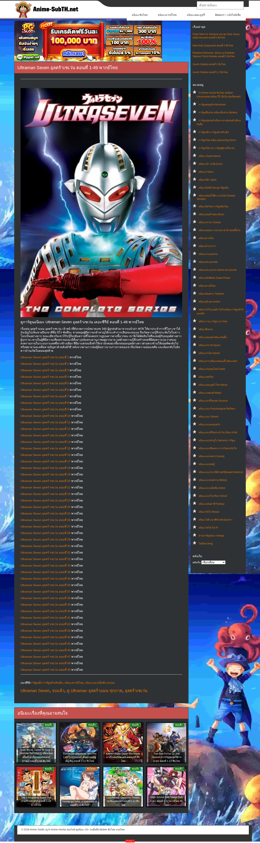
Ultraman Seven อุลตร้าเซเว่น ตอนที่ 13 (45, 435)
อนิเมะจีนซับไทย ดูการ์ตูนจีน (214, 187)
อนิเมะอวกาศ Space (209, 345)
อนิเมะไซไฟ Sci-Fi (208, 527)
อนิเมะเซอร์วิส (206, 377)
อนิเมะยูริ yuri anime (209, 301)
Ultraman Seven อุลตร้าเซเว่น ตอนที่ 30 (45, 546)
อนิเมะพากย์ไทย (167, 14)
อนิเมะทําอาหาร (207, 246)
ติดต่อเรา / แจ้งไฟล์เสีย (228, 14)
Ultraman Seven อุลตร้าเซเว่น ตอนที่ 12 (45, 428)
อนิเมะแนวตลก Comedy (211, 456)
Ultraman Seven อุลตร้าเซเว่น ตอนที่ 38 (45, 598)
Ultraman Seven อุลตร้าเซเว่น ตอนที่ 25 (45, 513)
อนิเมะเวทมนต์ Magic (210, 392)
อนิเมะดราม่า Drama (210, 222)
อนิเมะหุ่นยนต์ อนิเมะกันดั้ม (213, 337)
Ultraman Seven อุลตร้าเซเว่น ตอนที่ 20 (45, 481)
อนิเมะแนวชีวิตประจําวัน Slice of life (218, 432)
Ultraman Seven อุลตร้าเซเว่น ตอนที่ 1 (45, 357)
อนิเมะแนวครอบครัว (209, 424)
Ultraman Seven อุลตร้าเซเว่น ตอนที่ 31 (45, 552)
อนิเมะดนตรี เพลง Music (211, 214)
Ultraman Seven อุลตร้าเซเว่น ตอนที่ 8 (45, 402)
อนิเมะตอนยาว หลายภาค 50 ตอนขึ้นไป (219, 230)
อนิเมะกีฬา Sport (207, 179)
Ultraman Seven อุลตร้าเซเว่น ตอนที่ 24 (45, 507)
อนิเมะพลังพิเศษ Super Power (214, 277)
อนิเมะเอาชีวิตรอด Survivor (213, 400)
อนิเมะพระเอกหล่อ (208, 262)
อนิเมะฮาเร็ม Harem (209, 353)
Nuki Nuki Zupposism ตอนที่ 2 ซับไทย (213, 45)
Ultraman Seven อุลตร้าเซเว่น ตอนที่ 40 (45, 611)
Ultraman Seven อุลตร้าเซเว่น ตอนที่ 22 (45, 494)
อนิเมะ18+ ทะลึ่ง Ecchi (210, 164)
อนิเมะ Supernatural (209, 156)
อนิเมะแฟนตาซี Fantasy (211, 503)
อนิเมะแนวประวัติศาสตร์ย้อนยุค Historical (221, 472)
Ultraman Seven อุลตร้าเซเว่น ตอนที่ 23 (45, 500)
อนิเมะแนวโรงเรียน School (213, 496)
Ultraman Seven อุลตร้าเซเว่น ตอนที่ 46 (45, 650)
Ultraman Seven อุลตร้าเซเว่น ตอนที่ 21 (45, 487)
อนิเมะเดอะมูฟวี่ (196, 14)
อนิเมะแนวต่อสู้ (206, 464)
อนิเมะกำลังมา (206, 171)
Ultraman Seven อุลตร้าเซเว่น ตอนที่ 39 (45, 604)
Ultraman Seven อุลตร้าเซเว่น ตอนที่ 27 (45, 526)
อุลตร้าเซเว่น (136, 690)
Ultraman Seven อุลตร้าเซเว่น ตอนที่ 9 (45, 409)
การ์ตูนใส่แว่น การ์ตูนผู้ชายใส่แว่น (216, 148)
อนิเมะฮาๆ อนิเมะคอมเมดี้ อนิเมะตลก (218, 361)
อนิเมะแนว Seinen (209, 416)
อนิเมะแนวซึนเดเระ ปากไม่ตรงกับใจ (218, 448)
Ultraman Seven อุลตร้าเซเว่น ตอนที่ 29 (45, 539)
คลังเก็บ (197, 562)
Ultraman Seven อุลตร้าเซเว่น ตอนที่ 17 (45, 461)
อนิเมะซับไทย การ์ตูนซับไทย (213, 206)
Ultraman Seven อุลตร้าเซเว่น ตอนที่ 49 (45, 669)
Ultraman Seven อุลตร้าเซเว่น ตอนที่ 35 (45, 578)
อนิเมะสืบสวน (206, 329)
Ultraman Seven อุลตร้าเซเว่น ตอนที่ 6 (45, 389)
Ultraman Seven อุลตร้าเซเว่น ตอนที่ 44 (45, 637)
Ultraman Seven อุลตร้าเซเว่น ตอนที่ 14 (45, 441)
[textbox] (220, 5)
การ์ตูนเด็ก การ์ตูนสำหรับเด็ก (214, 132)
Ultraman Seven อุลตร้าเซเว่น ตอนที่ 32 (45, 559)
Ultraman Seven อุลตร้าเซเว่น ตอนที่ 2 (45, 363)
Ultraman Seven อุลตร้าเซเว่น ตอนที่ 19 (45, 474)
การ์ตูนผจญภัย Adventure (212, 104)
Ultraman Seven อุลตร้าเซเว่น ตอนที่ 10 (45, 415)
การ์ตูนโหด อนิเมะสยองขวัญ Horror (217, 140)
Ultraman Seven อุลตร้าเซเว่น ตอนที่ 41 (45, 617)
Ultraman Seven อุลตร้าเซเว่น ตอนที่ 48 (45, 663)
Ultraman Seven (35, 690)
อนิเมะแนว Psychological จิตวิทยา (217, 408)
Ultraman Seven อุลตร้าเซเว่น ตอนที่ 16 (45, 454)
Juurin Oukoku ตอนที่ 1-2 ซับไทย (210, 72)
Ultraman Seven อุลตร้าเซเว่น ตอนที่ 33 (45, 565)
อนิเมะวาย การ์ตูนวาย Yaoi (213, 321)
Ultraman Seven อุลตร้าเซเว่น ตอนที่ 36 (45, 585)
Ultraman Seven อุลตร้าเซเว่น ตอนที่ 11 (45, 422)
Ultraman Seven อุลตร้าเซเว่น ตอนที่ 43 (45, 630)
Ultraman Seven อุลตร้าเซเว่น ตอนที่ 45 (45, 643)
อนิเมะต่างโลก (206, 238)
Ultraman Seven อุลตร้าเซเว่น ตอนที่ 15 (45, 448)
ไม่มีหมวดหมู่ (206, 543)
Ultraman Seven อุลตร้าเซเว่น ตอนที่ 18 (45, 468)
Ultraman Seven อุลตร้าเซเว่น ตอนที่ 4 (45, 376)
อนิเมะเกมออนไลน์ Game (212, 369)
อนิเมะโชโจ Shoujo (209, 511)
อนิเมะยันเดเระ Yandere (211, 293)
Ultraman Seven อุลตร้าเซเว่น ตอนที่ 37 (45, 591)
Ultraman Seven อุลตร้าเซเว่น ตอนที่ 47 (45, 656)
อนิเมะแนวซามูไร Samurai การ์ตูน (217, 440)
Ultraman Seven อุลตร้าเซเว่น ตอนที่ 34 (45, 572)
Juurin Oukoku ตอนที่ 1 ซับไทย (209, 64)
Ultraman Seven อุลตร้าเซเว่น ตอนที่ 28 (45, 533)
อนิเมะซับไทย (140, 14)
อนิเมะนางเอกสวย (208, 254)
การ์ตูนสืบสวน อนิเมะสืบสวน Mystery (218, 112)
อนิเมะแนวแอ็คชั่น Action (212, 488)
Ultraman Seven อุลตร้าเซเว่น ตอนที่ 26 (45, 520)
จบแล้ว (58, 690)
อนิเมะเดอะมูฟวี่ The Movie (213, 384)
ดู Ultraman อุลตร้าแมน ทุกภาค (94, 690)
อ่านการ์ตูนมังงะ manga (211, 535)
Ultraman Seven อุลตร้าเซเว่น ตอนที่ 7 (45, 396)
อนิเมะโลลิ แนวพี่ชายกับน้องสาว (215, 519)
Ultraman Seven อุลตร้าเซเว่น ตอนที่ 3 (45, 370)
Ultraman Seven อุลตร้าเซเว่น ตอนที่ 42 (45, 624)
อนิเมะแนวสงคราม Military (213, 480)
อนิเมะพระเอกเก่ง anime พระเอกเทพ (217, 270)
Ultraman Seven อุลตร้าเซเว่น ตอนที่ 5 (45, 383)
